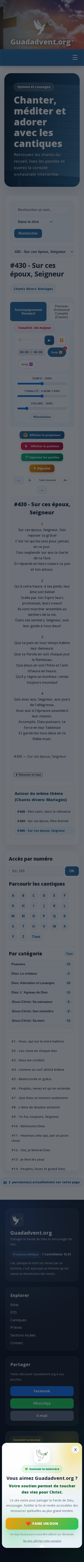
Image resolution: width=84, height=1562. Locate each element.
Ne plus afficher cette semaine (42, 1541)
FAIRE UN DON (45, 1523)
